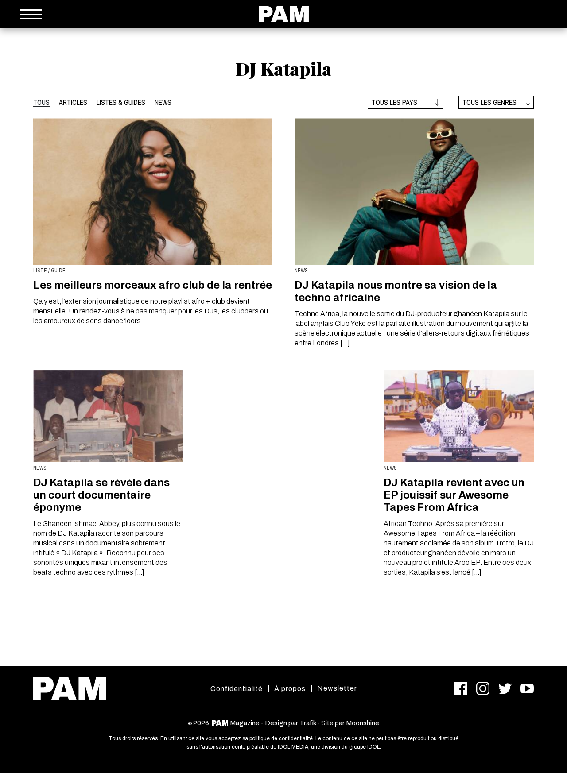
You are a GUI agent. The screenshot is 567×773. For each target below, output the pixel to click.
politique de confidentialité (281, 738)
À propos (290, 688)
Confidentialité (236, 688)
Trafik (307, 723)
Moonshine (362, 723)
